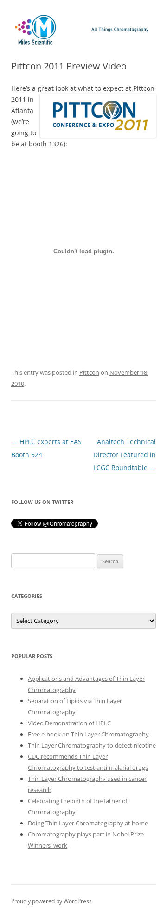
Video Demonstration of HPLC (69, 723)
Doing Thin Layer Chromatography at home (88, 823)
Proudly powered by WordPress (51, 901)
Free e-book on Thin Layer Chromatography (88, 734)
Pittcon (89, 372)
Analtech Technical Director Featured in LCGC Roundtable (124, 454)
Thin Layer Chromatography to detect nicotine (92, 745)
